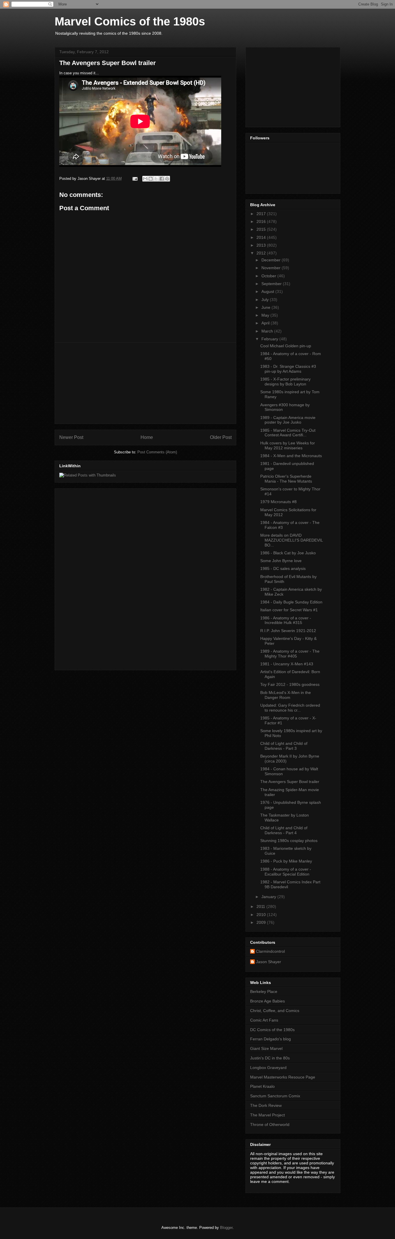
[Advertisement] (145, 383)
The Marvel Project (267, 1115)
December (271, 260)
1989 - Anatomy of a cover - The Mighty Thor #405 (290, 653)
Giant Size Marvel (266, 1048)
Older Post (221, 437)
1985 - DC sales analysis (283, 568)
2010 (261, 914)
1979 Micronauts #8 (278, 501)
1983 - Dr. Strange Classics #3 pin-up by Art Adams (288, 369)
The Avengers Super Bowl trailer (289, 781)
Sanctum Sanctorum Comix (275, 1096)
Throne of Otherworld (269, 1124)
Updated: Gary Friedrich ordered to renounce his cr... (290, 707)
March (267, 331)
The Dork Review (266, 1105)
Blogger (226, 1227)
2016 (261, 221)
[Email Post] (134, 178)
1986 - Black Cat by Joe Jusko (288, 553)
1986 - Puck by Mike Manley (286, 861)
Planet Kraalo (262, 1086)
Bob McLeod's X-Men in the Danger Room (285, 695)
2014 (261, 237)
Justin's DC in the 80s (270, 1058)
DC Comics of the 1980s (272, 1029)
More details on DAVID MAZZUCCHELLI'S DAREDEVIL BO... (291, 540)
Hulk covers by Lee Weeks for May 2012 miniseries (287, 445)
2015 (261, 229)
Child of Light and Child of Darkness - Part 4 (283, 830)
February (270, 339)
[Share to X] (156, 179)
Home (147, 437)
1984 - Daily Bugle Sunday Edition (291, 602)
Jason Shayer (268, 961)
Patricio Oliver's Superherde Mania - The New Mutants (286, 478)
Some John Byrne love (281, 560)
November (271, 267)
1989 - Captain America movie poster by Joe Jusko (287, 420)
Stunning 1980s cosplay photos (289, 840)
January (269, 896)
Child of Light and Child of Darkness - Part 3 (283, 746)
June (266, 307)
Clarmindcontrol (270, 951)
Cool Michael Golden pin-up (285, 346)
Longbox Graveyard (268, 1067)
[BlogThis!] (151, 179)
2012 (261, 253)
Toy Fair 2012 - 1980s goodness (290, 684)
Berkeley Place (263, 991)
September (272, 283)
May (265, 315)
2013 (261, 245)
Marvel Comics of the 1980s (130, 21)
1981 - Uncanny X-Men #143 (286, 664)
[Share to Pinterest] (167, 179)
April (266, 323)
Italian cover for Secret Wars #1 (289, 610)
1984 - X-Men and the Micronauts (291, 455)
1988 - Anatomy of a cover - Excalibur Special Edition (285, 871)
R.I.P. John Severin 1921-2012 (288, 630)
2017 (261, 213)
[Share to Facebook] (162, 179)
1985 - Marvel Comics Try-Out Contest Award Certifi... (287, 432)
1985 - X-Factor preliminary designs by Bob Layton (285, 381)
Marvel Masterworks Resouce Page (282, 1077)
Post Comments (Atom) (157, 452)
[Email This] (145, 179)
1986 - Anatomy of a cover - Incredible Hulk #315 (285, 620)
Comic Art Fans (264, 1020)
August (268, 291)
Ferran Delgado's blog (270, 1039)
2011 (261, 906)
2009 (261, 922)
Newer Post (71, 437)
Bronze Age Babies (267, 1001)
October (269, 276)
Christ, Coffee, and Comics (274, 1010)
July (265, 299)
